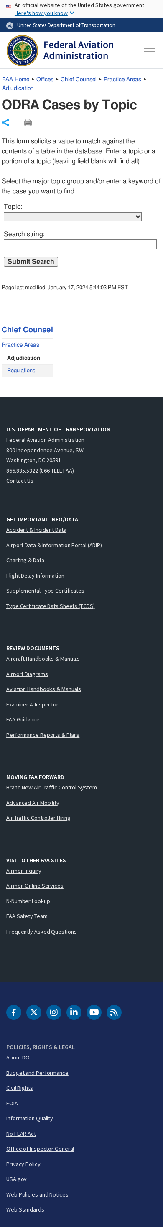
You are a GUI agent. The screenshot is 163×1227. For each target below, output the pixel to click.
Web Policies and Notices (37, 1194)
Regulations (21, 370)
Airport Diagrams (27, 674)
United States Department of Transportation (66, 25)
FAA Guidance (23, 719)
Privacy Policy (23, 1164)
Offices (44, 80)
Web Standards (25, 1209)
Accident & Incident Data (36, 529)
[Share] (5, 122)
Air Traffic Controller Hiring (38, 817)
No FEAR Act (21, 1133)
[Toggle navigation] (149, 52)
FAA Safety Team (27, 916)
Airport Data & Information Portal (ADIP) (54, 545)
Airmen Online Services (35, 885)
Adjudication (18, 88)
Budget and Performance (37, 1073)
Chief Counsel (79, 80)
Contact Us (19, 480)
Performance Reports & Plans (42, 735)
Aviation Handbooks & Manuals (43, 689)
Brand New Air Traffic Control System (51, 787)
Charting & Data (25, 560)
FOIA (12, 1103)
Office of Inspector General (40, 1148)
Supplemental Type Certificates (45, 590)
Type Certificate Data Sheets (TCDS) (50, 606)
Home (15, 80)
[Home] (60, 51)
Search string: (24, 234)
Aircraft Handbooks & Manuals (43, 658)
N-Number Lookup (28, 901)
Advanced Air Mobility (32, 802)
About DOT (19, 1057)
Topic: (13, 206)
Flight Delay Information (35, 575)
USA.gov (16, 1179)
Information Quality (29, 1118)
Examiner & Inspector (32, 704)
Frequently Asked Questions (41, 931)
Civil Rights (19, 1088)
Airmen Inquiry (23, 870)
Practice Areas (122, 80)
